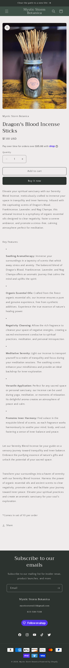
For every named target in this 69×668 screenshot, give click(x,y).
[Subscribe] (58, 588)
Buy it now (34, 180)
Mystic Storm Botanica (29, 662)
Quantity (7, 152)
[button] (6, 11)
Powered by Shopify (49, 662)
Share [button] (9, 525)
